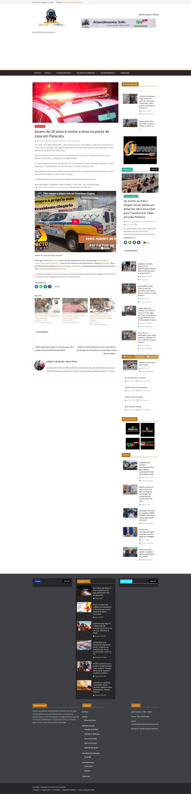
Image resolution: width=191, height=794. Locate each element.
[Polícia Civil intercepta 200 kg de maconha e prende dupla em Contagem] (130, 536)
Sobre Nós (125, 73)
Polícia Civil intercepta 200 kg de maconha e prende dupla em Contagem (146, 533)
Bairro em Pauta (90, 743)
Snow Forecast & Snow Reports (136, 387)
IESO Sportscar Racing (133, 407)
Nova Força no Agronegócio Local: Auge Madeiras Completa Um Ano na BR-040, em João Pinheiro (147, 337)
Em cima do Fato (90, 739)
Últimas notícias (63, 73)
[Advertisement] (95, 53)
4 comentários (144, 280)
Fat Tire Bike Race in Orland (135, 378)
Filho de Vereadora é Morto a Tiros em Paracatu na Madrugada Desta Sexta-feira (47, 316)
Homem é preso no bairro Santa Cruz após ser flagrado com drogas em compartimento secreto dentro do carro (146, 494)
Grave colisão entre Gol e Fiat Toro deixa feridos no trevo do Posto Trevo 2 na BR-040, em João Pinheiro (147, 126)
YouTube (54, 260)
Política (37, 73)
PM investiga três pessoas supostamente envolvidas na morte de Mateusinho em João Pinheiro (101, 317)
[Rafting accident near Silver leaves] (130, 365)
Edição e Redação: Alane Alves (57, 141)
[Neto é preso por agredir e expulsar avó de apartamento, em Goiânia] (130, 554)
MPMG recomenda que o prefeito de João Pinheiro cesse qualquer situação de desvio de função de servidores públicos (102, 668)
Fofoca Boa (88, 766)
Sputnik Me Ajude (91, 748)
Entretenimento (108, 73)
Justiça (47, 73)
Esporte (87, 771)
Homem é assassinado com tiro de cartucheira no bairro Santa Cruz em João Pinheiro (73, 316)
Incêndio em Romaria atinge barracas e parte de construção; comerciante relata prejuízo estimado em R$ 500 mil (147, 102)
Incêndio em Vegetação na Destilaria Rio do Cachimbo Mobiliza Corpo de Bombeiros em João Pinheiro (102, 687)
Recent (141, 357)
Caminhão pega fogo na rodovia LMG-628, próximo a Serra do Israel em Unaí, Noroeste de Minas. (102, 628)
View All (154, 169)
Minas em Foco (40, 126)
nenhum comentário (147, 114)
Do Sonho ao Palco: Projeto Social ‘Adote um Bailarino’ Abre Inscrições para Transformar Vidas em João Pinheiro (140, 209)
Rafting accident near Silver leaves (147, 364)
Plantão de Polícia (91, 729)
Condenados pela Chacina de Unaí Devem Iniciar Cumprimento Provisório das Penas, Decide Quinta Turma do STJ (102, 648)
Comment (153, 357)
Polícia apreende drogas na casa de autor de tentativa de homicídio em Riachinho (54, 348)
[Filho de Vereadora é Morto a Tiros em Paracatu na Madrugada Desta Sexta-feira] (47, 305)
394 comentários (143, 400)
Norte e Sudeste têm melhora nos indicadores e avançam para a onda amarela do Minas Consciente (102, 609)
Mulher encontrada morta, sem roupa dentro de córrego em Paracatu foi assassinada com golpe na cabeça (96, 350)
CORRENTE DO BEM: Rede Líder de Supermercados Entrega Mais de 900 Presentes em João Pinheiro (147, 268)
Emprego (87, 757)
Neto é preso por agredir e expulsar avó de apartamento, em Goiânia (147, 553)
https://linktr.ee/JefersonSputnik (47, 263)
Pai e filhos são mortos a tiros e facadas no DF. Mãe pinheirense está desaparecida (102, 591)
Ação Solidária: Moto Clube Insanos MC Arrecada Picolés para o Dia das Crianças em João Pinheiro (147, 290)
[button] (51, 72)
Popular (129, 357)
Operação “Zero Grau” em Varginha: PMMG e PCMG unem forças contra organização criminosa (147, 515)
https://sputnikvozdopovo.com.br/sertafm (53, 187)
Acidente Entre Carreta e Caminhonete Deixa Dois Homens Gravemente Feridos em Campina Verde (146, 468)
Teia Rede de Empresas (85, 73)
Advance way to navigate (134, 397)
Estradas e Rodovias (92, 734)
